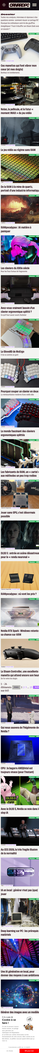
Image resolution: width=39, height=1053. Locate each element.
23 (31, 687)
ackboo (3, 263)
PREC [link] (16, 687)
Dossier (32, 34)
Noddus (3, 666)
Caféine (3, 222)
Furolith (3, 61)
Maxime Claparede (6, 507)
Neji (2, 182)
